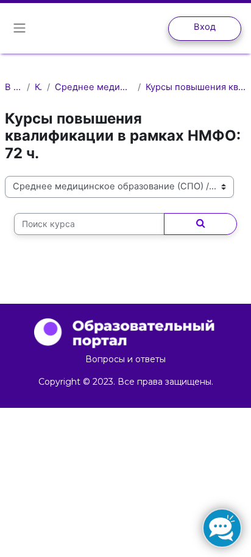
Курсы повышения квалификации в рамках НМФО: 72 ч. (196, 87)
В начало (13, 87)
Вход (205, 26)
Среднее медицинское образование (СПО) (94, 87)
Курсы (38, 87)
